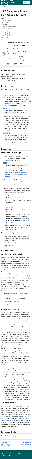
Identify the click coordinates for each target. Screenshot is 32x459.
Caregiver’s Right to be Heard (9, 34)
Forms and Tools (6, 37)
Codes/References (6, 20)
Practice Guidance (6, 30)
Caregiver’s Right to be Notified (10, 32)
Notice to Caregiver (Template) (10, 436)
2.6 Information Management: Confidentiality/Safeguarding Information (16, 174)
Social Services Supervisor (9, 28)
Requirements (5, 22)
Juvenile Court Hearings (8, 35)
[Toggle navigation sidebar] (1, 6)
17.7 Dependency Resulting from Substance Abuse (6, 444)
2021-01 (28, 64)
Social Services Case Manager (10, 26)
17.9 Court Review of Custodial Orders (25, 443)
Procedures (4, 24)
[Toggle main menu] (31, 2)
